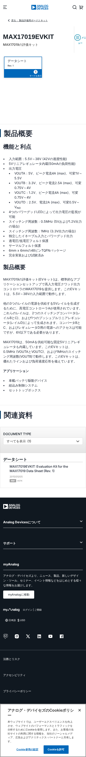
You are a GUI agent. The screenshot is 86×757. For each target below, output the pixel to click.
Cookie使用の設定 (27, 749)
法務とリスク (11, 659)
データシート (17, 61)
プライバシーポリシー (17, 691)
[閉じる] (79, 710)
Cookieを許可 (56, 749)
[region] (43, 730)
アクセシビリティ (14, 675)
